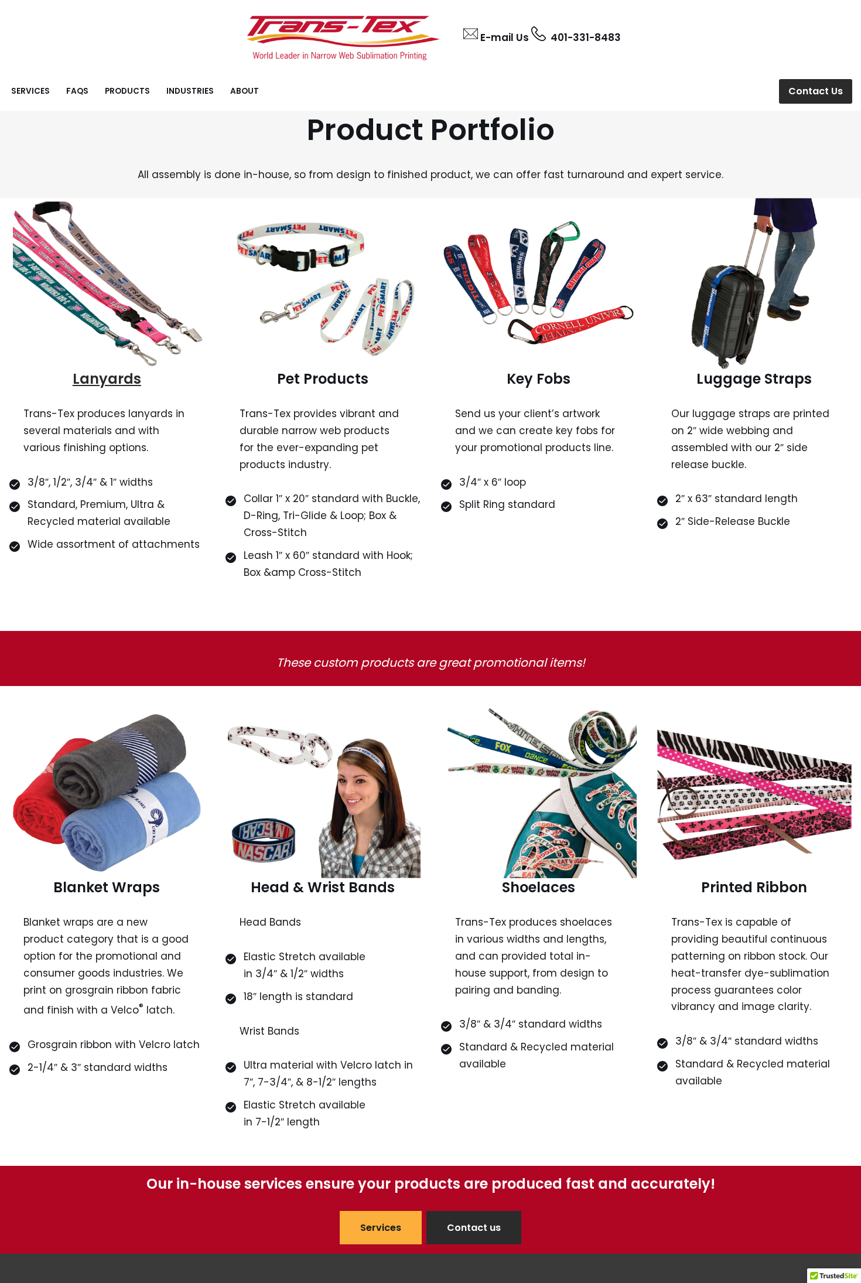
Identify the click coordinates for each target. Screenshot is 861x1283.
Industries (190, 91)
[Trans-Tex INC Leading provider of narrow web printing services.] (343, 36)
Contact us (474, 1227)
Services (30, 91)
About (244, 91)
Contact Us (815, 91)
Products (127, 91)
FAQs (77, 91)
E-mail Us (504, 37)
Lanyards (107, 378)
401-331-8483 (583, 37)
